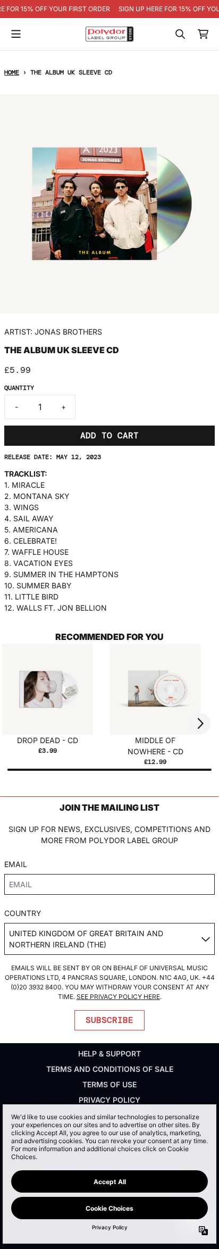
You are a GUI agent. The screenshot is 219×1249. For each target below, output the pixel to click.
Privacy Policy (109, 1099)
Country (22, 913)
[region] (109, 9)
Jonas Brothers (68, 331)
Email (15, 864)
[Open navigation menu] (16, 34)
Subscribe (109, 1020)
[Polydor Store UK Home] (109, 34)
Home (11, 72)
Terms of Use (109, 1084)
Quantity (19, 388)
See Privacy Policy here (118, 997)
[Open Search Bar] (179, 34)
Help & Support (109, 1053)
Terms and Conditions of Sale (109, 1068)
